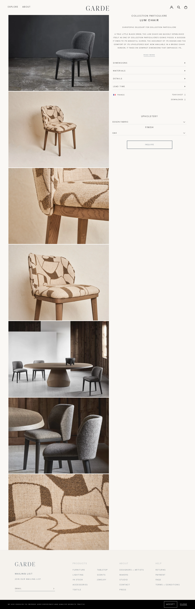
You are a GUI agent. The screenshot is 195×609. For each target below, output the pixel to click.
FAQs (158, 580)
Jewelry (101, 580)
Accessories (80, 585)
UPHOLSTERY (149, 116)
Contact (124, 585)
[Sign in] (171, 8)
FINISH (149, 127)
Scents (101, 575)
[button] (185, 8)
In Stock (78, 580)
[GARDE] (97, 8)
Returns (161, 570)
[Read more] (149, 55)
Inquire (149, 145)
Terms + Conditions (168, 585)
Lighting (78, 575)
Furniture (79, 570)
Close (183, 604)
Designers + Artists (131, 570)
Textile (77, 590)
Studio (123, 580)
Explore (13, 7)
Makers (123, 575)
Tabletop (102, 570)
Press (122, 590)
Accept (170, 604)
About (26, 7)
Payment (161, 575)
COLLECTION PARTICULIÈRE (149, 16)
